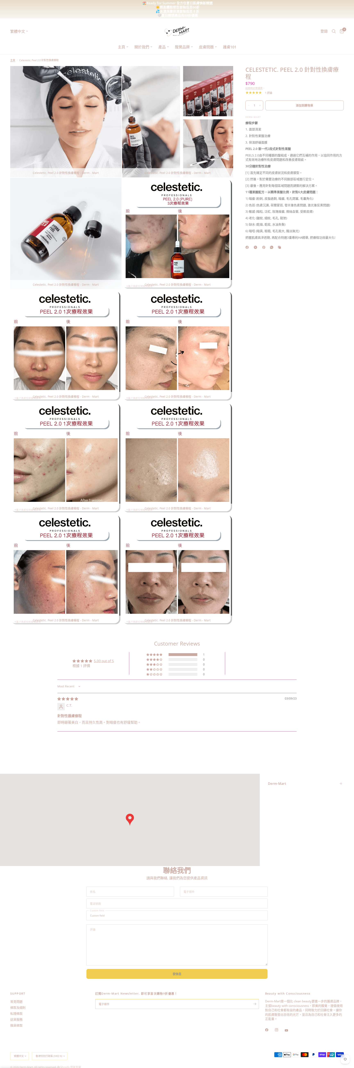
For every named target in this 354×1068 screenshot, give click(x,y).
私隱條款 (16, 1013)
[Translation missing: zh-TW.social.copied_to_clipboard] (280, 247)
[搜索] (334, 31)
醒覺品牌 (182, 46)
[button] (154, 654)
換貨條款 (16, 1025)
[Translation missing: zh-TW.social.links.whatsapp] (272, 247)
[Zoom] (113, 75)
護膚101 (229, 46)
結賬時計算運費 (254, 88)
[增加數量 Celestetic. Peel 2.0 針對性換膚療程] (260, 105)
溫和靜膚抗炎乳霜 (150, 7)
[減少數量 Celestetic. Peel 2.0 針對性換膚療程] (249, 105)
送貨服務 (16, 1019)
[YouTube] (289, 1030)
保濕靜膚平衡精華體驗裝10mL (196, 7)
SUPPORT (17, 993)
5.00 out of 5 (104, 660)
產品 (162, 46)
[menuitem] (123, 47)
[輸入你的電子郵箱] (255, 1004)
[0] (341, 31)
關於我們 (141, 46)
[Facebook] (269, 1029)
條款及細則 (18, 1007)
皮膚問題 (206, 46)
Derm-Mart (277, 783)
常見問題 (16, 1002)
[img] (67, 698)
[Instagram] (279, 1029)
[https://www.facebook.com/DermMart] (247, 247)
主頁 (121, 46)
